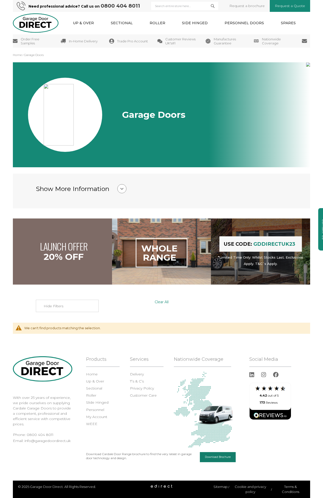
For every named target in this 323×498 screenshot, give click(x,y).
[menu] (184, 23)
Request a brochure (247, 6)
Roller (91, 395)
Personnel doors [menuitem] (244, 23)
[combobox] (184, 6)
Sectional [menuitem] (122, 23)
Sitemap (220, 487)
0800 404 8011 (120, 6)
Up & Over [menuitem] (83, 23)
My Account (96, 416)
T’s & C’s (137, 381)
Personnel (95, 409)
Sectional (94, 388)
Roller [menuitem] (157, 23)
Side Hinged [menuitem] (195, 23)
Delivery (137, 374)
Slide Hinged (97, 402)
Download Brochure (218, 457)
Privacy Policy (142, 388)
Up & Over (95, 381)
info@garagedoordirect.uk (47, 440)
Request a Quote (290, 6)
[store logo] (36, 23)
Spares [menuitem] (288, 23)
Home (17, 55)
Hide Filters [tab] (53, 306)
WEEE (91, 424)
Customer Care (143, 395)
